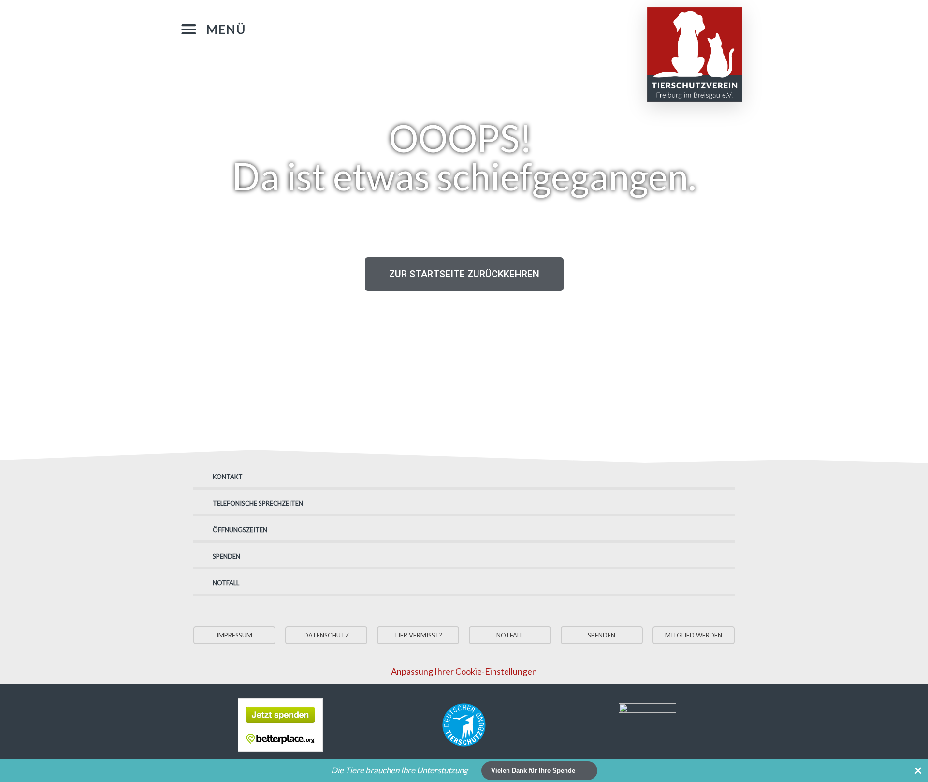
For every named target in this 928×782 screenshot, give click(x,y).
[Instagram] (525, 27)
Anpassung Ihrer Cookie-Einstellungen (464, 671)
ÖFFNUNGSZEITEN (240, 530)
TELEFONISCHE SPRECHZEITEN (258, 503)
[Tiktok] (544, 27)
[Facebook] (505, 27)
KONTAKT (228, 476)
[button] (213, 29)
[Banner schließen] (918, 770)
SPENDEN (226, 556)
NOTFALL (226, 583)
